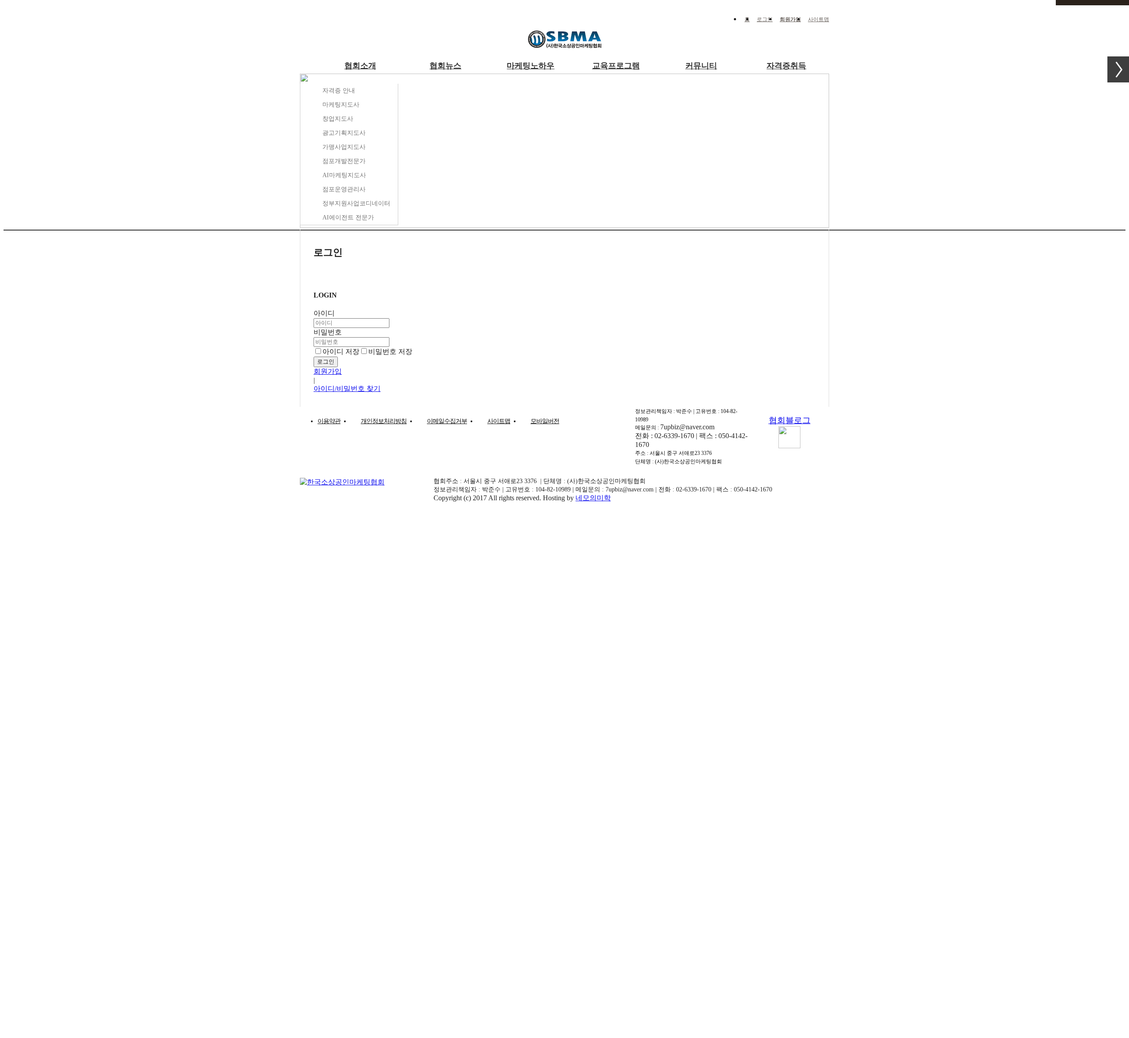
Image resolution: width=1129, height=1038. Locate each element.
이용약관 (329, 421)
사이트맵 (818, 19)
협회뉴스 (445, 65)
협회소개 (360, 65)
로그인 (765, 19)
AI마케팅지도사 (344, 175)
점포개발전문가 (344, 161)
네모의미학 (593, 498)
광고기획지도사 (344, 133)
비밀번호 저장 (390, 351)
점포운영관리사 (344, 189)
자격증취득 (786, 65)
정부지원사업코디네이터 (356, 203)
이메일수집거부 (447, 421)
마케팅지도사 (340, 104)
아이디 (324, 313)
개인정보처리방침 (384, 421)
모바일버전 (545, 421)
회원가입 (790, 19)
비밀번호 (328, 332)
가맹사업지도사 (344, 147)
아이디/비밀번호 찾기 (347, 388)
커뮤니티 (701, 65)
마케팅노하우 (530, 65)
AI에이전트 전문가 (348, 217)
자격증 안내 (338, 90)
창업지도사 (337, 118)
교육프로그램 (616, 65)
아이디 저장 (340, 351)
